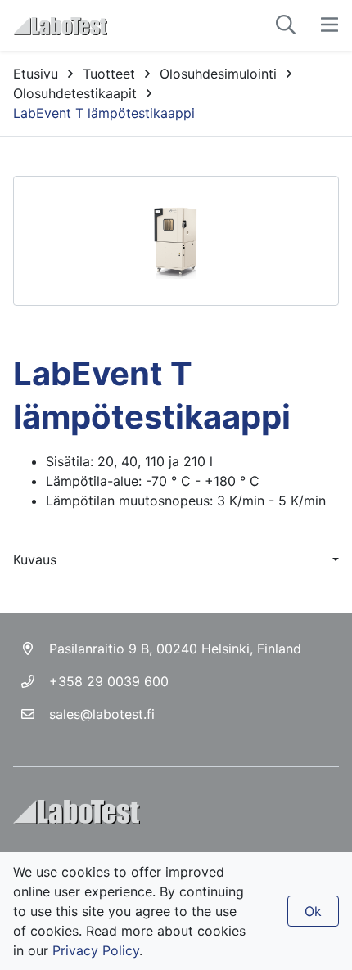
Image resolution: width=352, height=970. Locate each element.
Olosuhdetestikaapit (75, 93)
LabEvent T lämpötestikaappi (104, 113)
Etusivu (35, 73)
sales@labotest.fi (102, 714)
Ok (313, 911)
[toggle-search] (285, 25)
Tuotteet (109, 73)
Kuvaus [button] (34, 559)
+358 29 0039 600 (109, 681)
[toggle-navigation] (329, 25)
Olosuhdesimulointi (218, 73)
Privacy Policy (95, 950)
